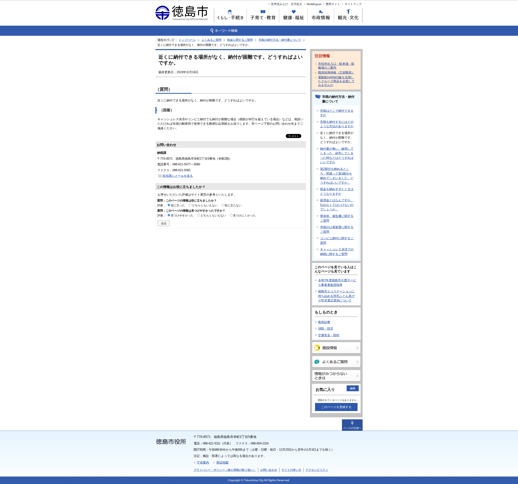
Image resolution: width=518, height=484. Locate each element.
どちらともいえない (205, 205)
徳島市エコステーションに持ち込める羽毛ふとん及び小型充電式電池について (336, 296)
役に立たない (233, 205)
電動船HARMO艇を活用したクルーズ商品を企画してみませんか (336, 81)
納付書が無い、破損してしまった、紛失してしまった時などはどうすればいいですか (336, 155)
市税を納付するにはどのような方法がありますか (336, 124)
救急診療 (324, 322)
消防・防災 (325, 328)
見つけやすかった (182, 215)
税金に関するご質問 (240, 39)
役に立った (178, 205)
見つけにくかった (244, 215)
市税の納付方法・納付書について (280, 39)
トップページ (187, 39)
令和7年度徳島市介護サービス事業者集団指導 (337, 282)
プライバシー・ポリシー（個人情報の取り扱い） (225, 469)
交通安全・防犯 (328, 335)
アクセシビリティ (317, 469)
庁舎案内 (203, 462)
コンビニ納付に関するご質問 (336, 240)
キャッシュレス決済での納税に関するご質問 (336, 252)
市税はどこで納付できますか (336, 113)
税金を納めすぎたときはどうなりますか (336, 191)
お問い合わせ (268, 469)
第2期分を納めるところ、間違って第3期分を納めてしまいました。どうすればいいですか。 (336, 175)
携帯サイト (333, 4)
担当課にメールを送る (177, 175)
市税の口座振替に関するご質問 (336, 229)
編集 (353, 388)
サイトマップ (353, 4)
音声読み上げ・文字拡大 (286, 4)
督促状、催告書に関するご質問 (336, 218)
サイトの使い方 (291, 469)
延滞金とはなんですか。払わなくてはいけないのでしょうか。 (336, 204)
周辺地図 (222, 462)
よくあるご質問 (211, 39)
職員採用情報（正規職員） (336, 72)
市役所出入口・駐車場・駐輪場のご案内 (336, 65)
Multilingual (314, 4)
